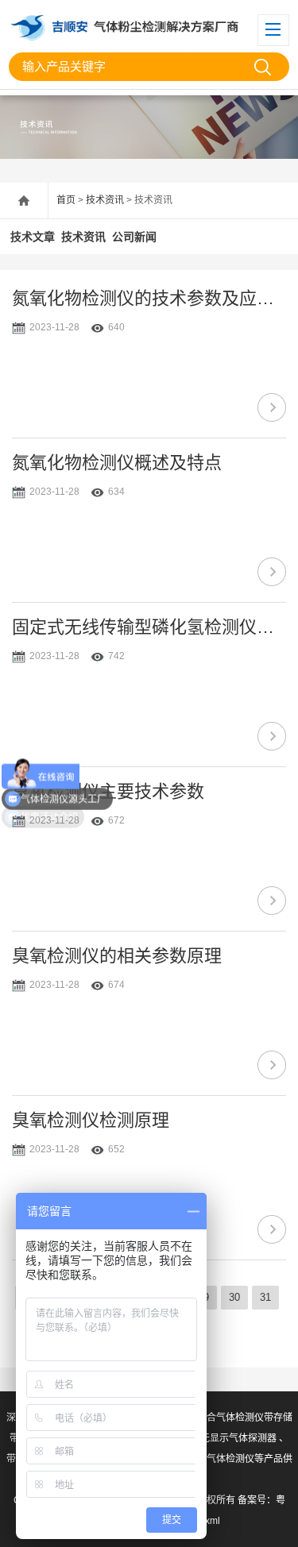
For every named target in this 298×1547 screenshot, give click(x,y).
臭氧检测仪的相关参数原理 (117, 956)
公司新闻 (134, 236)
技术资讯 (105, 200)
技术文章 (32, 236)
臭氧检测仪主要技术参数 (108, 791)
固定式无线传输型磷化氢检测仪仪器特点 (149, 627)
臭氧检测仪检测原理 (90, 1120)
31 (265, 1297)
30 (234, 1297)
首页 (65, 200)
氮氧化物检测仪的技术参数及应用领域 (149, 298)
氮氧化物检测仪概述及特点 (117, 463)
